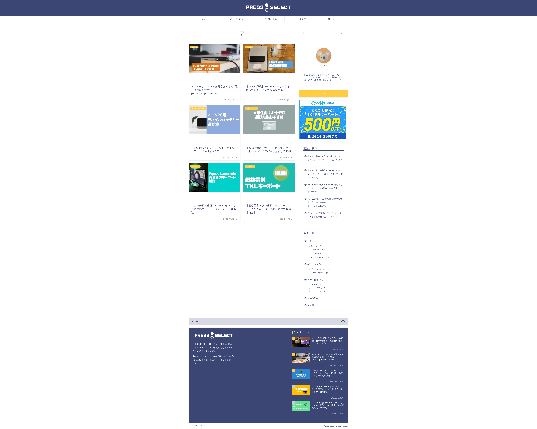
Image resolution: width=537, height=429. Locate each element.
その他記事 (300, 19)
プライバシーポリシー (199, 425)
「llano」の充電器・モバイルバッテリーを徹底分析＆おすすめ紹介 (324, 215)
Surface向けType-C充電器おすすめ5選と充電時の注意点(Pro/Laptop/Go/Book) (325, 202)
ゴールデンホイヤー (320, 288)
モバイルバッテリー (320, 257)
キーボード (316, 246)
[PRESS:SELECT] (268, 12)
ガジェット (204, 19)
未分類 (310, 305)
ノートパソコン (318, 249)
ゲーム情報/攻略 (268, 19)
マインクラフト (318, 291)
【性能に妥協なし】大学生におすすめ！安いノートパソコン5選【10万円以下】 (325, 159)
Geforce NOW (318, 285)
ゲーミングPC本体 (319, 273)
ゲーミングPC (236, 19)
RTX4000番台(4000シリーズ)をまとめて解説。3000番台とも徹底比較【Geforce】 (324, 188)
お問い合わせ (332, 19)
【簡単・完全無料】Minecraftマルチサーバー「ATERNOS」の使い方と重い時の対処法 (325, 174)
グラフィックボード (320, 269)
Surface (317, 253)
